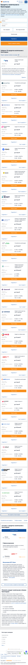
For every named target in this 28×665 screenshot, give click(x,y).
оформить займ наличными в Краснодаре (10, 14)
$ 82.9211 (21, 1)
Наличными (14, 34)
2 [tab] (10, 649)
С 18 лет (3, 639)
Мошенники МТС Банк (9, 562)
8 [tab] (18, 649)
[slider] (0, 22)
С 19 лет (3, 641)
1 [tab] (8, 649)
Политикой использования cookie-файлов (11, 74)
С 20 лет (3, 643)
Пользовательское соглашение (8, 656)
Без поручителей (20, 29)
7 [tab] (16, 649)
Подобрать (14, 39)
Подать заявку (14, 94)
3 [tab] (11, 649)
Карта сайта (3, 658)
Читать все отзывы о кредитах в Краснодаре (14, 584)
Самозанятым (5, 635)
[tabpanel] (13, 639)
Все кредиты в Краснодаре (14, 514)
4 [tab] (12, 649)
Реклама (6, 654)
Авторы (19, 656)
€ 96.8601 (21, 2)
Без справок (7, 29)
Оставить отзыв (14, 530)
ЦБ (17, 1)
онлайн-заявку (14, 623)
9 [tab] (19, 649)
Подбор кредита (18, 520)
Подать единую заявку (14, 43)
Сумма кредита (5, 19)
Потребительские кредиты (7, 520)
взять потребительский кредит (18, 603)
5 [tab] (14, 649)
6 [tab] (15, 649)
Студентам (4, 637)
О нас (2, 654)
